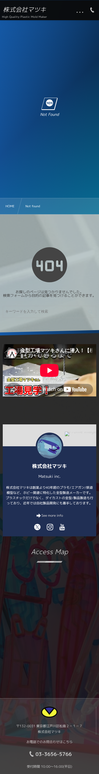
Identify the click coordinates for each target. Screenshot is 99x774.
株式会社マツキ (24, 10)
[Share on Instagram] (50, 526)
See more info (52, 515)
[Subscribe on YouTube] (62, 526)
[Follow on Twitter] (37, 526)
